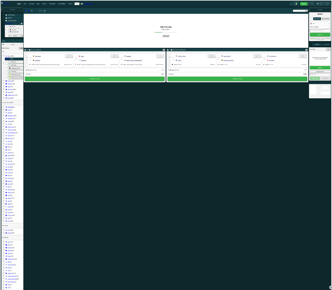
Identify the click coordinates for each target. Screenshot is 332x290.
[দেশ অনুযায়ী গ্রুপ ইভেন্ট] (22, 48)
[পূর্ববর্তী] (21, 23)
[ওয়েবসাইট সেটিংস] (318, 4)
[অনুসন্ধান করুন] (307, 11)
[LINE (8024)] (25, 10)
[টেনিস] (29, 10)
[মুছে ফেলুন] (164, 50)
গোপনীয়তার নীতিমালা (313, 38)
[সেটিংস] (328, 49)
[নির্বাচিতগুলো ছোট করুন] (20, 48)
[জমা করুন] (291, 4)
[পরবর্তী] (29, 50)
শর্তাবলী (328, 37)
